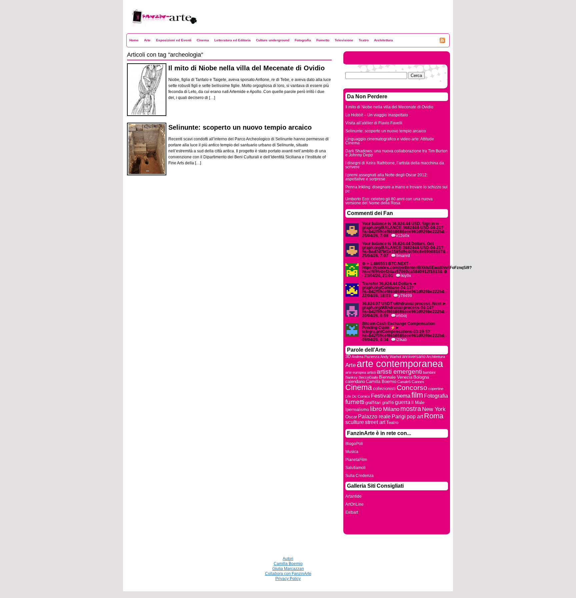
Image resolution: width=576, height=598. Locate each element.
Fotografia (303, 40)
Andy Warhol (390, 357)
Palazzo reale (374, 416)
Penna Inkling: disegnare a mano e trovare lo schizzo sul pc (396, 189)
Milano (391, 409)
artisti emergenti (399, 371)
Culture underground (272, 40)
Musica (351, 451)
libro (376, 408)
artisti (371, 372)
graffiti (388, 402)
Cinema (203, 40)
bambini (429, 372)
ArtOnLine (354, 504)
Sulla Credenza (359, 475)
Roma (433, 416)
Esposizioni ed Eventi (173, 40)
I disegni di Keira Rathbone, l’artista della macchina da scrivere (394, 165)
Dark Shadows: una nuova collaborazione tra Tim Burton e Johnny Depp (396, 153)
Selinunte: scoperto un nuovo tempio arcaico (240, 127)
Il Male (417, 402)
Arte (147, 40)
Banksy (351, 377)
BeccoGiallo (368, 377)
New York (434, 409)
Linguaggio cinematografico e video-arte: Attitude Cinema (389, 141)
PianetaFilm (356, 459)
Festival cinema (390, 395)
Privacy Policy (288, 578)
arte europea (355, 372)
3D (348, 356)
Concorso (412, 387)
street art (375, 422)
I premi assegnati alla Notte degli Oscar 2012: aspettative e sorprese (386, 177)
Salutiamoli (355, 467)
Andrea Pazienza (365, 357)
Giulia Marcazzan (288, 568)
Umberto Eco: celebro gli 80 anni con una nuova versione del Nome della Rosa (389, 201)
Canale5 (404, 382)
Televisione (344, 40)
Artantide (353, 496)
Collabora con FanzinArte (288, 573)
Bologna (421, 377)
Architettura (383, 40)
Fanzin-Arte (142, 30)
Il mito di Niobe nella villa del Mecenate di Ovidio (246, 68)
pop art (415, 416)
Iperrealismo (357, 409)
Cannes (418, 382)
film (417, 395)
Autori (288, 558)
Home (134, 40)
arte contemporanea (400, 363)
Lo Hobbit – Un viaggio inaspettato (376, 115)
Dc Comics (361, 396)
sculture (354, 422)
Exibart (351, 512)
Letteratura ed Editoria (232, 40)
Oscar (351, 416)
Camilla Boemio (381, 381)
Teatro (364, 40)
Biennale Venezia (395, 377)
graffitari (373, 402)
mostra (410, 408)
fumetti (354, 401)
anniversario (413, 356)
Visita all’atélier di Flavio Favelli (373, 123)
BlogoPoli (354, 443)
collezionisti (384, 388)
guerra (402, 402)
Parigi (399, 416)
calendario (355, 381)
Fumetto (322, 40)
